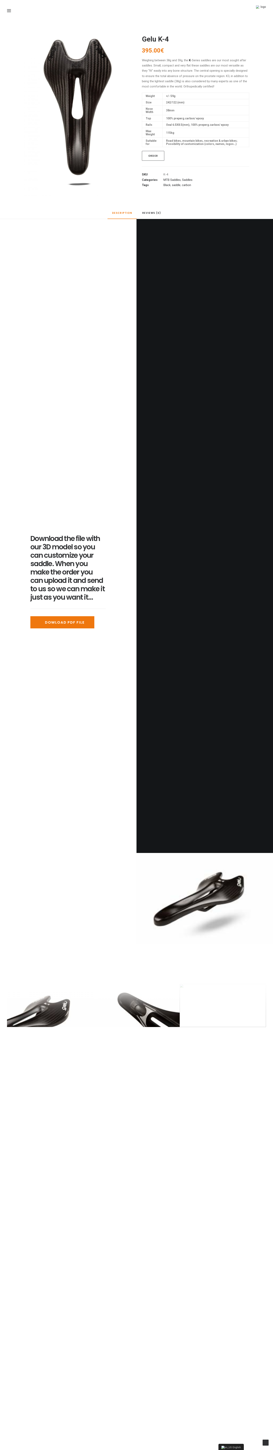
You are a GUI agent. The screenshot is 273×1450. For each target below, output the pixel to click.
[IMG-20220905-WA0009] (77, 115)
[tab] (122, 214)
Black (166, 185)
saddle (176, 185)
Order (153, 155)
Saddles (187, 180)
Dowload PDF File (65, 622)
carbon (186, 185)
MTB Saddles (172, 180)
